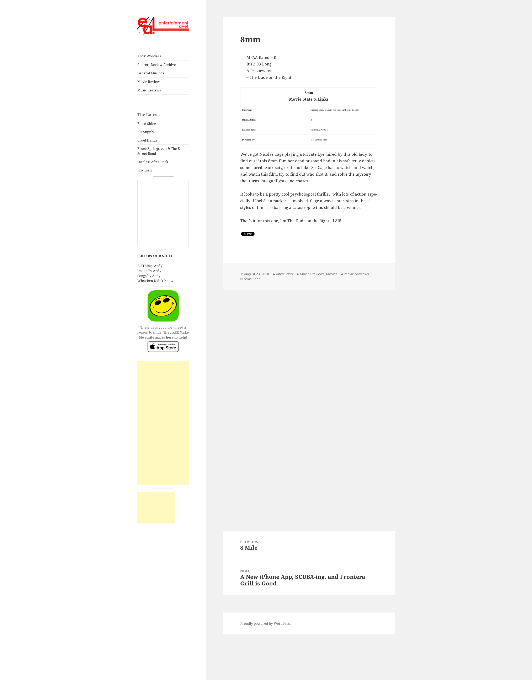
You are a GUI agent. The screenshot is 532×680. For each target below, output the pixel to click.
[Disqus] (309, 342)
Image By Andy (149, 271)
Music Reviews (149, 90)
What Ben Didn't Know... (156, 280)
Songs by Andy (148, 275)
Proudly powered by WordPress (265, 623)
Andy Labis (284, 274)
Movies (331, 274)
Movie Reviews (149, 81)
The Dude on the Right (270, 77)
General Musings (150, 73)
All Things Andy (149, 266)
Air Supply (145, 132)
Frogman (144, 170)
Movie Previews (312, 274)
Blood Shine (146, 123)
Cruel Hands (147, 140)
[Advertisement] (163, 423)
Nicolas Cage (250, 279)
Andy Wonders (149, 56)
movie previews (356, 274)
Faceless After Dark (152, 162)
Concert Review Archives (157, 64)
